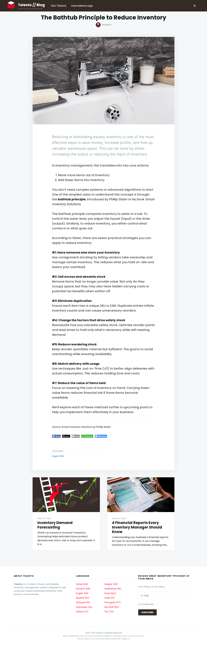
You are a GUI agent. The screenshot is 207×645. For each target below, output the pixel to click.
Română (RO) (112, 607)
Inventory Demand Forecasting (55, 525)
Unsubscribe (147, 604)
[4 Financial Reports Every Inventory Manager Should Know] (140, 494)
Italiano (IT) (82, 611)
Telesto (106, 25)
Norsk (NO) (110, 593)
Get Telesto (58, 6)
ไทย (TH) (109, 611)
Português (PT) (113, 602)
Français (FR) (83, 602)
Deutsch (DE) (83, 588)
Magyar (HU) (111, 584)
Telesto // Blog (31, 4)
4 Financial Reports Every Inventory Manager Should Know (137, 527)
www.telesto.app (82, 6)
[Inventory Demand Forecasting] (66, 494)
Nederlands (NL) (113, 588)
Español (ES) (82, 597)
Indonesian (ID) (84, 607)
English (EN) (58, 456)
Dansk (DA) (82, 584)
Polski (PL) (110, 597)
